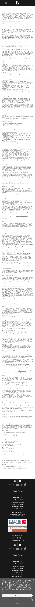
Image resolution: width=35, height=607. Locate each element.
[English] (15, 545)
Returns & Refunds (17, 535)
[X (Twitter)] (21, 548)
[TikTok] (25, 548)
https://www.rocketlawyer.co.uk (17, 417)
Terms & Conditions (17, 538)
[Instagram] (13, 548)
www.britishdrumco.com (11, 74)
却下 (17, 599)
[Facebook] (9, 548)
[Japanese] (20, 545)
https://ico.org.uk (7, 268)
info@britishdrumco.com (13, 210)
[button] (6, 3)
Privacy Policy (17, 537)
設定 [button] (17, 603)
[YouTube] (17, 548)
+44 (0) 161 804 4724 (17, 515)
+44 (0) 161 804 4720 (17, 574)
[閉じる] (32, 580)
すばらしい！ (17, 595)
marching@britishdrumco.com (17, 514)
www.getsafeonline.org (22, 216)
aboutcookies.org (22, 371)
